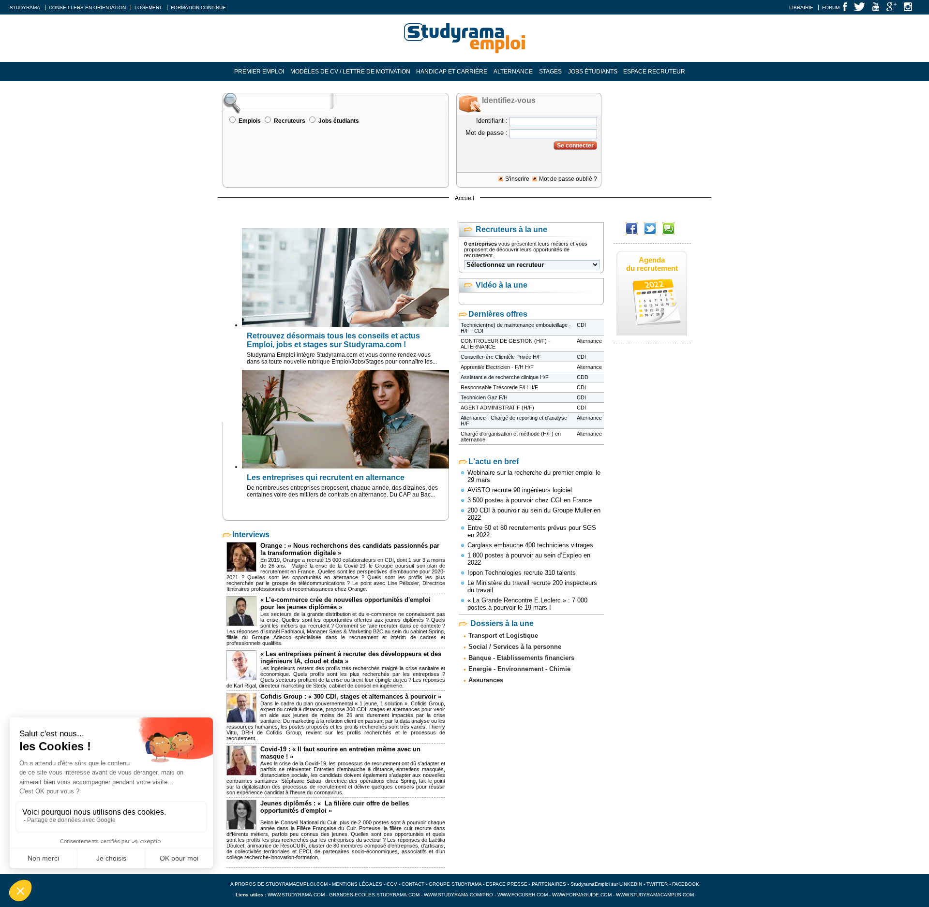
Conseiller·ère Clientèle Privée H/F (501, 357)
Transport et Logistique (503, 635)
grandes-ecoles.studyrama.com (374, 894)
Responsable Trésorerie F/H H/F (499, 387)
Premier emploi (259, 71)
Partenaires (549, 884)
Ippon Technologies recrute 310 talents (521, 572)
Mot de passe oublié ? (568, 179)
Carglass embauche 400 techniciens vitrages (530, 545)
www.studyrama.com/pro (458, 894)
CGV (392, 884)
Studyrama (25, 7)
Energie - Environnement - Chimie (519, 669)
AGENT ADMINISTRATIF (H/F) (497, 407)
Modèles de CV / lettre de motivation (350, 71)
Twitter (657, 884)
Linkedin (630, 884)
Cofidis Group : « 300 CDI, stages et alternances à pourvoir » (350, 696)
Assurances (485, 680)
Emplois (249, 120)
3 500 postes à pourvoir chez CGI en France (529, 500)
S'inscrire (517, 179)
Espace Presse (506, 884)
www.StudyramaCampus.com (655, 894)
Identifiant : (492, 120)
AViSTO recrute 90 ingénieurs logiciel (519, 490)
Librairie (801, 7)
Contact (413, 884)
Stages (550, 71)
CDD (582, 377)
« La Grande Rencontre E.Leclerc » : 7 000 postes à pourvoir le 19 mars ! (527, 604)
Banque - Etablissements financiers (521, 657)
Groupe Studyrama (455, 884)
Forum (830, 7)
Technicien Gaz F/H (484, 397)
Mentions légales (357, 884)
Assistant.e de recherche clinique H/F (505, 377)
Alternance (513, 71)
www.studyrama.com (296, 894)
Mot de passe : (486, 132)
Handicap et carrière (451, 71)
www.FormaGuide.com (582, 894)
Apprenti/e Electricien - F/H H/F (497, 367)
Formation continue (198, 7)
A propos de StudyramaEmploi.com (279, 884)
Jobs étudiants (592, 71)
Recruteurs (289, 120)
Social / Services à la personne (514, 646)
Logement (148, 7)
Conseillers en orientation (87, 7)
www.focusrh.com (522, 894)
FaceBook (685, 884)
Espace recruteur (654, 71)
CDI (581, 325)
